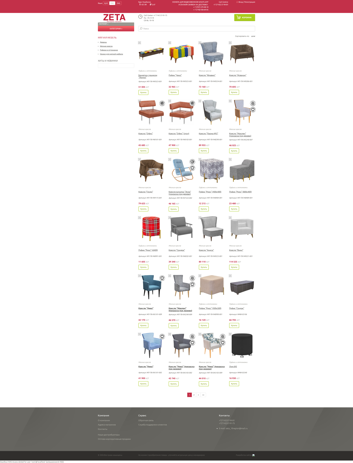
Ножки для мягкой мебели (111, 54)
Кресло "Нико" (145, 308)
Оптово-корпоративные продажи (114, 439)
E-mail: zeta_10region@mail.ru (233, 428)
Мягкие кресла (106, 46)
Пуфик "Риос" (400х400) (210, 192)
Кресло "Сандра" (177, 250)
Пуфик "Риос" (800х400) (240, 192)
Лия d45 (233, 366)
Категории (115, 29)
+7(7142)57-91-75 (227, 423)
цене (253, 36)
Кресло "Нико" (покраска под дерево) (181, 367)
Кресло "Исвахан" (237, 75)
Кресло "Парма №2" (208, 133)
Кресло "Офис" (145, 133)
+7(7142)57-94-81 (227, 420)
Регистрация (249, 2)
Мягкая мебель (107, 37)
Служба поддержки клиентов (152, 424)
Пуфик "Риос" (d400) (148, 250)
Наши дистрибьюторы (109, 435)
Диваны (103, 42)
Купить (143, 92)
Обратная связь (146, 420)
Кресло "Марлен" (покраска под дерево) (240, 134)
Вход (240, 2)
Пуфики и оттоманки (109, 50)
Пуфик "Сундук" (236, 308)
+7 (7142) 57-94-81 (221, 5)
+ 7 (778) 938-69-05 (200, 10)
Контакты (102, 429)
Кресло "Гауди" (145, 192)
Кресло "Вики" (236, 250)
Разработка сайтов (244, 455)
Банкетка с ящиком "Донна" (147, 76)
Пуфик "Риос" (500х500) (210, 308)
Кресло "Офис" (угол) (179, 133)
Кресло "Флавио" (207, 75)
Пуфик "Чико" (175, 75)
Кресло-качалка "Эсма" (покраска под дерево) (180, 193)
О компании (104, 420)
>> (203, 395)
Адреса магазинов (107, 424)
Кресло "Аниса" (206, 250)
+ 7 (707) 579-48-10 (200, 7)
